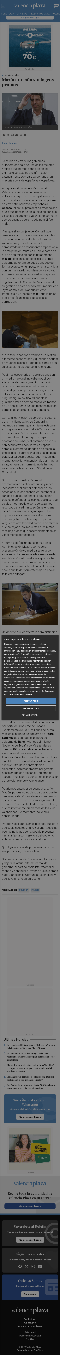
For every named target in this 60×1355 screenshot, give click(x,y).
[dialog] (30, 677)
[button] (30, 714)
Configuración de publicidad (28, 688)
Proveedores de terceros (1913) (18, 668)
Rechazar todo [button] (31, 708)
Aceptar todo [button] (31, 701)
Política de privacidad (24, 694)
